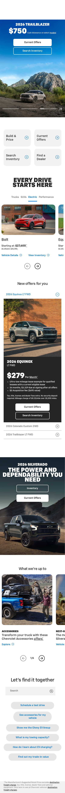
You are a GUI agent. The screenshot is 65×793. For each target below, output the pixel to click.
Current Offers (32, 42)
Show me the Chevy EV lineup (33, 728)
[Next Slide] (37, 266)
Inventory (32, 488)
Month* (33, 377)
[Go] (51, 691)
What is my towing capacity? (32, 737)
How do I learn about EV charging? (32, 747)
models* (53, 33)
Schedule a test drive (32, 705)
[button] (53, 33)
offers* (38, 638)
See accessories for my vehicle (32, 716)
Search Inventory (32, 51)
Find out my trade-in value (33, 757)
